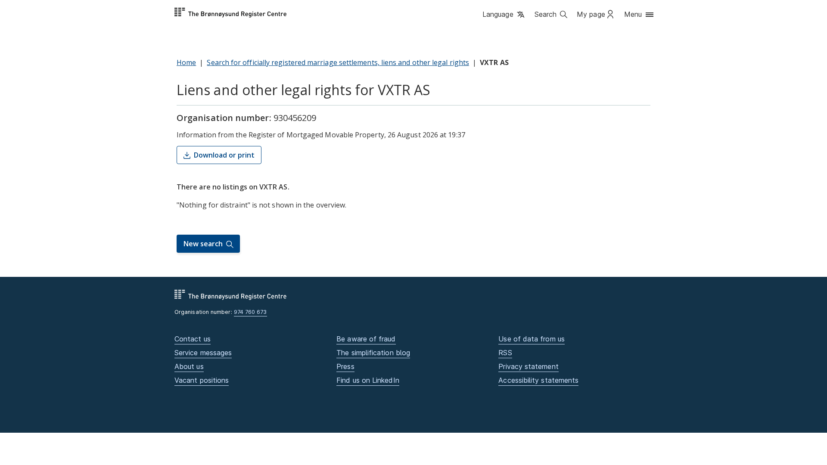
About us (189, 366)
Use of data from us (531, 339)
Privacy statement (528, 366)
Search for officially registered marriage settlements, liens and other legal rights (338, 62)
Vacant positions (201, 380)
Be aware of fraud (365, 339)
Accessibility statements (538, 380)
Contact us (192, 339)
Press (345, 366)
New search (203, 243)
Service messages (203, 352)
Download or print (224, 155)
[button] (504, 15)
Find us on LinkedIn (367, 380)
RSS (505, 352)
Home (186, 62)
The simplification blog (373, 352)
